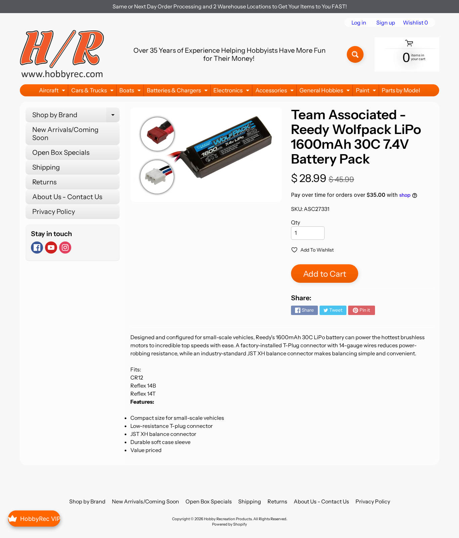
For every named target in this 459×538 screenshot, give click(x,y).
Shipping (46, 167)
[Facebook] (37, 247)
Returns (44, 182)
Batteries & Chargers (178, 91)
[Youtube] (51, 247)
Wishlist (415, 22)
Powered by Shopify (229, 524)
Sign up (385, 22)
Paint (367, 91)
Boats (130, 91)
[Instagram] (65, 247)
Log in (358, 22)
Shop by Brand (76, 116)
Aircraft (53, 91)
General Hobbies (325, 91)
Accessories (275, 91)
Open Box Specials (60, 152)
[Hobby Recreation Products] (62, 54)
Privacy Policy (53, 212)
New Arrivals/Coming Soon (65, 134)
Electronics (232, 91)
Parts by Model (401, 90)
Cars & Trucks (93, 91)
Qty (295, 222)
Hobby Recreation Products (228, 519)
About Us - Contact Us (67, 197)
